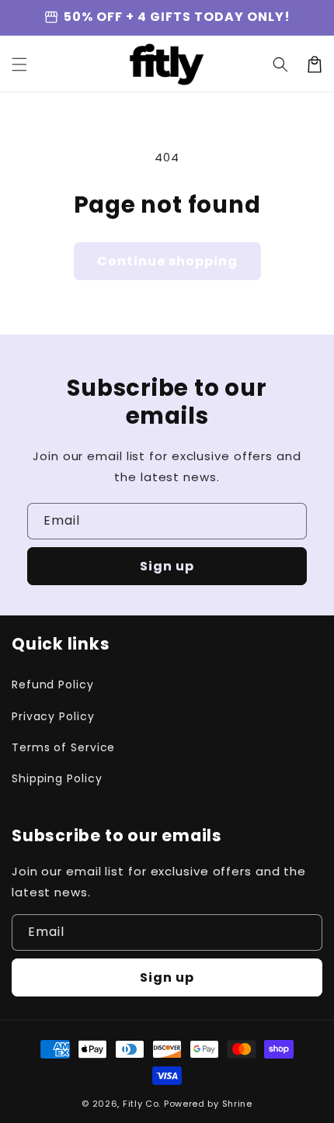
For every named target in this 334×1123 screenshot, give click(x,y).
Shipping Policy (57, 778)
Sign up (167, 566)
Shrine (237, 1103)
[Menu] (19, 64)
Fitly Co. (142, 1103)
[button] (280, 64)
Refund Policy (53, 684)
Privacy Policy (53, 716)
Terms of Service (63, 747)
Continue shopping (167, 261)
